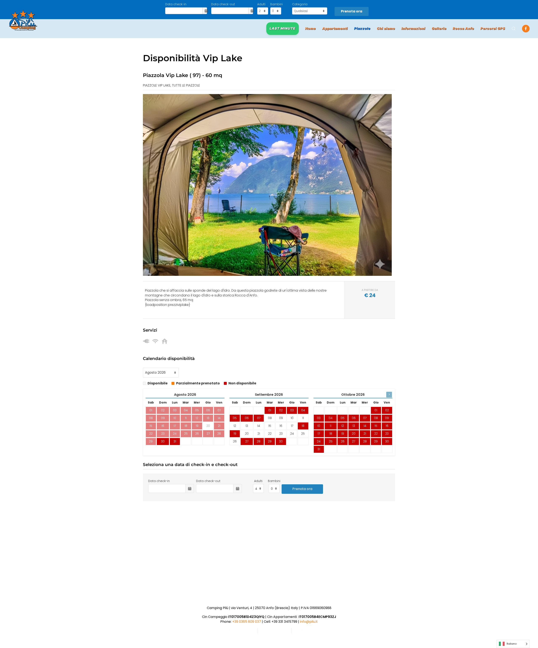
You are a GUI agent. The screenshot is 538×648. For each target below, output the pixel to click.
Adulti (261, 4)
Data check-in (175, 4)
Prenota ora (351, 11)
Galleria (439, 28)
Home (310, 28)
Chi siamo (386, 28)
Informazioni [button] (413, 28)
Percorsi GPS (492, 28)
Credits (303, 630)
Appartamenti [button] (335, 28)
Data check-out (223, 4)
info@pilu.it (309, 621)
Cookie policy (274, 630)
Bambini (276, 4)
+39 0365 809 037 (246, 621)
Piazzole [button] (362, 28)
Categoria (299, 4)
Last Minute (282, 28)
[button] (514, 28)
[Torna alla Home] (23, 20)
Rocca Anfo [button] (463, 28)
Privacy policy (240, 630)
